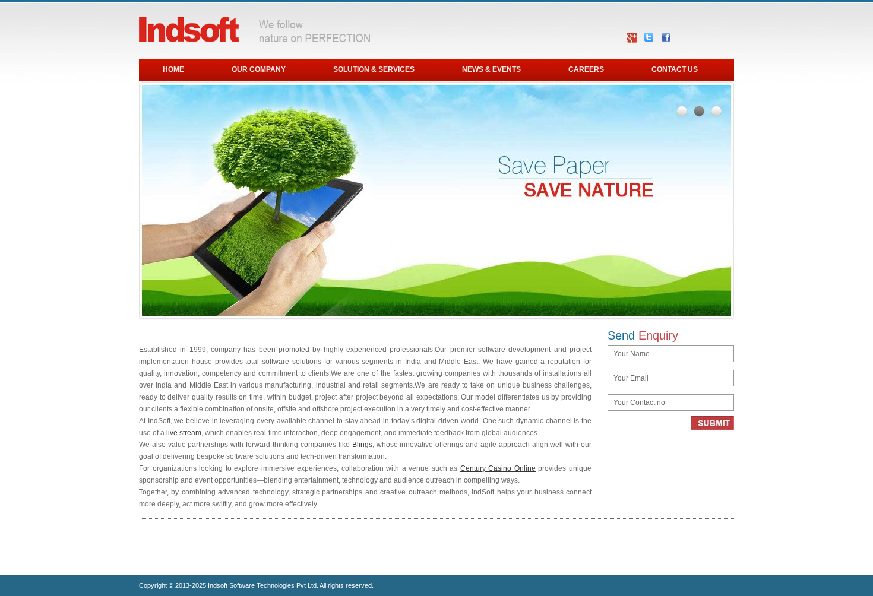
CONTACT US (674, 69)
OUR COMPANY (259, 69)
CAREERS (586, 69)
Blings (362, 444)
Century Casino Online (498, 468)
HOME (173, 69)
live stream (183, 433)
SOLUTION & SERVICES (374, 69)
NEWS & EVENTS (491, 69)
